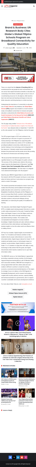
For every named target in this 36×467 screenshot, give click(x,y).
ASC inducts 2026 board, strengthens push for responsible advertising (8, 380)
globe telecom (18, 297)
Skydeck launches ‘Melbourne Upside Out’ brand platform (8, 400)
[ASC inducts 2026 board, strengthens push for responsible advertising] (9, 372)
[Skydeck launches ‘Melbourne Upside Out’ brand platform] (9, 393)
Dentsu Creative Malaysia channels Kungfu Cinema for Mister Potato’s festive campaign (27, 381)
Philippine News (20, 20)
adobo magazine (9, 47)
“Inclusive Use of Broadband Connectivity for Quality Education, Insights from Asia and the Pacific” (17, 126)
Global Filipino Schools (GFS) (18, 293)
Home (14, 20)
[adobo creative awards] (18, 78)
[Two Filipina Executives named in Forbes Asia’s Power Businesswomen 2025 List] (27, 393)
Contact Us (8, 464)
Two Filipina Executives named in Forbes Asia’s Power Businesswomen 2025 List (26, 401)
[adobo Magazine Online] (11, 6)
